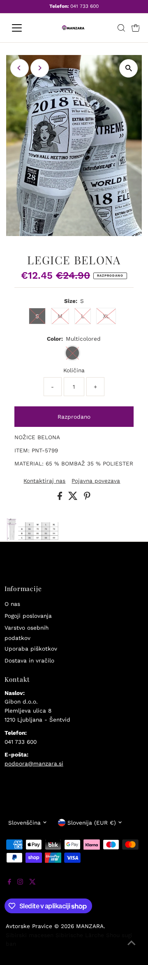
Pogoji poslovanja (28, 615)
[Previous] (19, 68)
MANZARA (90, 926)
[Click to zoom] (128, 68)
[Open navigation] (22, 28)
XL (106, 316)
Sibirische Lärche (80, 935)
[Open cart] (136, 28)
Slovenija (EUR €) (91, 822)
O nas (12, 604)
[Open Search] (121, 28)
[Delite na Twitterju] (74, 498)
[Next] (39, 68)
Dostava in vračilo (29, 660)
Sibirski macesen (29, 935)
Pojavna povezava (96, 481)
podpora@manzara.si (34, 763)
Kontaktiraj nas (44, 481)
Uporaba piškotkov (31, 648)
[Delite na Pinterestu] (87, 498)
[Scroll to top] (131, 948)
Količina (74, 370)
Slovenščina (24, 822)
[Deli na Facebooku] (61, 498)
